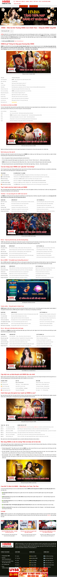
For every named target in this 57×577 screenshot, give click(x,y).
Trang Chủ (18, 1)
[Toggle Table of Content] (11, 31)
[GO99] (28, 574)
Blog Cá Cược (17, 3)
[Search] (14, 1)
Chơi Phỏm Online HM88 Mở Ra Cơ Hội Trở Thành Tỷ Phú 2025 (47, 532)
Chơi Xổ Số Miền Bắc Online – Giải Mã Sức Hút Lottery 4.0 (9, 532)
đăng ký (48, 515)
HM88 (16, 543)
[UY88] (28, 569)
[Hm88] (6, 2)
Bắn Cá (23, 1)
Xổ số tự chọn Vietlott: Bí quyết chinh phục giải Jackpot (28, 532)
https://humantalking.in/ (18, 41)
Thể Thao (35, 1)
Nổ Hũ (31, 1)
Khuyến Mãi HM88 (46, 1)
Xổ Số (40, 1)
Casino (27, 1)
